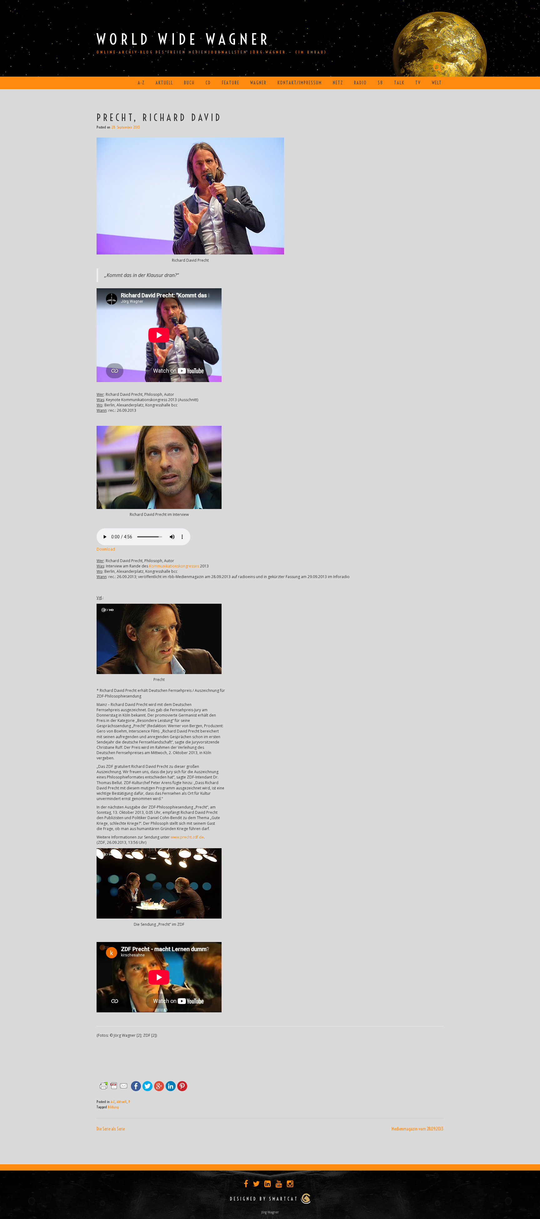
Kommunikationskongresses (174, 566)
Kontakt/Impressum (300, 83)
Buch (189, 83)
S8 (380, 83)
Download (106, 549)
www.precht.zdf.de (187, 837)
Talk (399, 83)
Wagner (258, 83)
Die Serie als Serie (111, 1129)
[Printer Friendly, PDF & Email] (114, 1085)
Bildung (113, 1107)
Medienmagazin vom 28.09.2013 (417, 1129)
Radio (360, 83)
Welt (437, 83)
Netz (338, 83)
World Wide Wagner (184, 39)
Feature (230, 83)
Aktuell (164, 83)
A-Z (141, 83)
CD (208, 83)
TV (418, 83)
